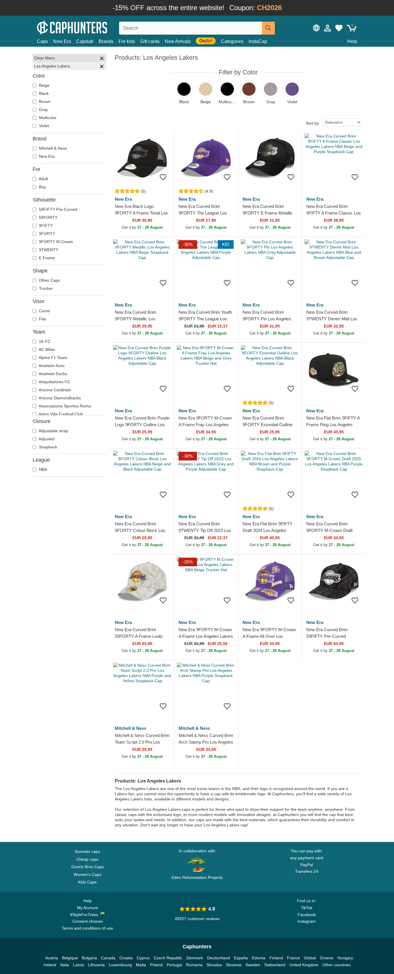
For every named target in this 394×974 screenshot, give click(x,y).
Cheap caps (87, 859)
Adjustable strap (53, 430)
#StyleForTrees (85, 914)
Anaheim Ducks (52, 373)
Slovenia (233, 964)
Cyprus (143, 958)
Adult (43, 178)
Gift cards (150, 41)
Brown (44, 101)
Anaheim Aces (51, 365)
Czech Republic (168, 958)
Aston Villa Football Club (60, 414)
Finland (276, 958)
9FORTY (46, 233)
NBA (42, 469)
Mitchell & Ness (52, 148)
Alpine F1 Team (52, 357)
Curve (44, 311)
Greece (326, 958)
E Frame (46, 257)
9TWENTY (48, 249)
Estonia (258, 958)
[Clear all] (101, 59)
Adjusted (46, 439)
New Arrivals (178, 41)
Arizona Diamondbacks (59, 398)
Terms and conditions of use (87, 928)
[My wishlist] (339, 28)
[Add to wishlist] (163, 176)
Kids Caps (87, 882)
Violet (43, 125)
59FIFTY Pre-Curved (57, 209)
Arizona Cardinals (54, 390)
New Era (62, 41)
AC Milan (46, 349)
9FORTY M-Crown (55, 241)
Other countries (336, 964)
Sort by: (313, 123)
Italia (64, 964)
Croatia (126, 958)
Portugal (174, 964)
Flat (42, 319)
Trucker (45, 288)
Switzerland (274, 964)
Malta (141, 964)
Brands (106, 41)
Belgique (70, 958)
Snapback (47, 447)
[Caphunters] (87, 26)
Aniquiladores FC (54, 381)
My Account (87, 907)
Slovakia (214, 964)
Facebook (307, 914)
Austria (51, 958)
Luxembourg (120, 964)
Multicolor (47, 117)
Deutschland (218, 958)
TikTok (306, 907)
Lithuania (96, 964)
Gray (43, 109)
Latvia (78, 964)
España (241, 958)
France (293, 958)
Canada (108, 958)
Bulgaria (89, 958)
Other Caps (49, 280)
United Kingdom (303, 964)
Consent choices (87, 921)
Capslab (84, 41)
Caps (42, 41)
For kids (127, 41)
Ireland (50, 964)
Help (352, 41)
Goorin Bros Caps (87, 866)
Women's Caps (87, 874)
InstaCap (258, 41)
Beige (43, 85)
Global (310, 958)
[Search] (268, 28)
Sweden (252, 964)
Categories (232, 41)
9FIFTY (45, 225)
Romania (194, 964)
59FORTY (47, 217)
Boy (42, 187)
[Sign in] (327, 28)
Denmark (194, 958)
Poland (156, 964)
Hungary (345, 958)
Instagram (306, 921)
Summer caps (87, 851)
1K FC (44, 341)
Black (43, 93)
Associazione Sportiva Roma (64, 406)
